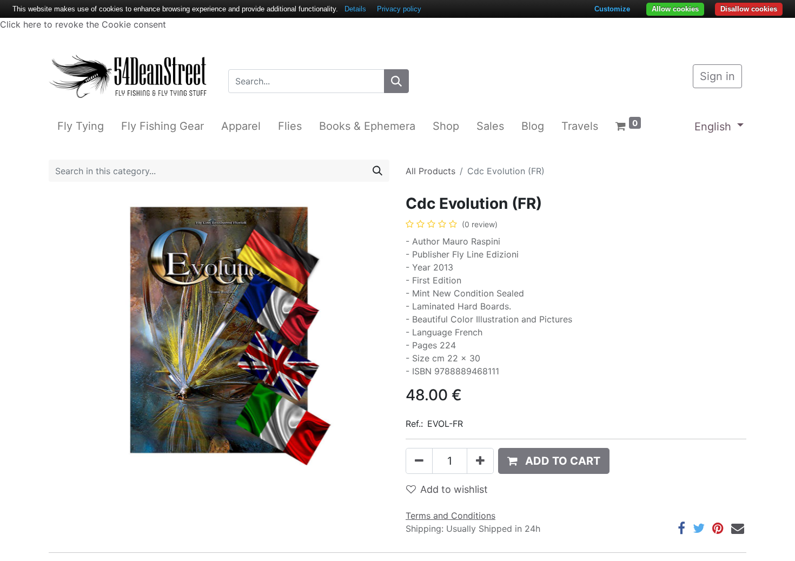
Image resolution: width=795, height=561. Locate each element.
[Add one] (480, 461)
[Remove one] (419, 461)
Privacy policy (399, 9)
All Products (430, 171)
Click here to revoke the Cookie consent (83, 24)
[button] (554, 461)
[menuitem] (80, 126)
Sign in (717, 76)
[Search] (396, 81)
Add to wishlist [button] (454, 489)
